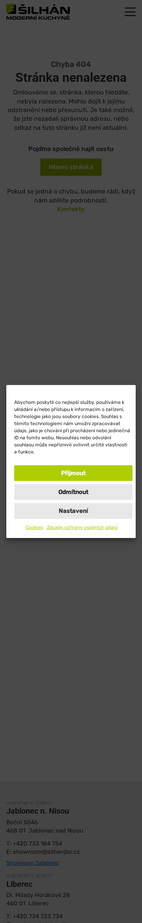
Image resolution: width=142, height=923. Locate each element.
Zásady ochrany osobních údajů (82, 527)
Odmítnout (73, 492)
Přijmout (73, 473)
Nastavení (73, 510)
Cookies (34, 527)
